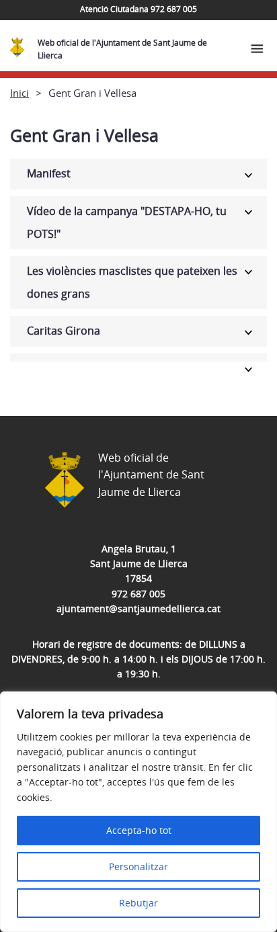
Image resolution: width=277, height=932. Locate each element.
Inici (19, 92)
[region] (138, 811)
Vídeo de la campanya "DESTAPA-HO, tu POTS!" (127, 222)
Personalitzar (138, 866)
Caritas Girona (63, 330)
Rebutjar (138, 902)
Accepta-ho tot (138, 830)
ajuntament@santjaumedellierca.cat (138, 608)
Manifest (49, 173)
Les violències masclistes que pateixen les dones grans (132, 282)
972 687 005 (138, 593)
